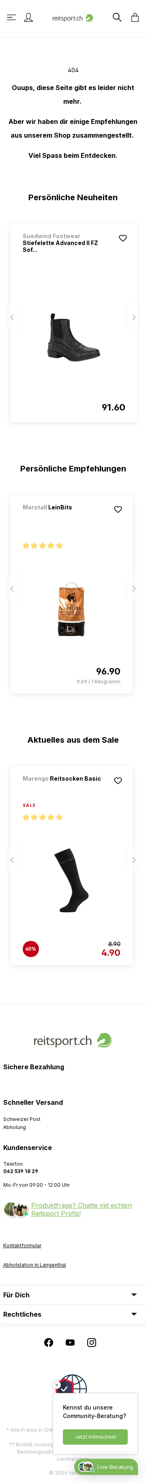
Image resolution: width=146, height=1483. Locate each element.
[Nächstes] (133, 317)
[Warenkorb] (132, 17)
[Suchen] (116, 17)
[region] (73, 319)
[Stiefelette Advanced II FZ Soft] (74, 337)
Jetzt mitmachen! (95, 1437)
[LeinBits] (65, 518)
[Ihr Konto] (28, 17)
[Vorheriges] (13, 317)
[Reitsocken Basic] (65, 789)
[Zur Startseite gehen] (73, 17)
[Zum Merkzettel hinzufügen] (123, 238)
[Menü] (12, 17)
